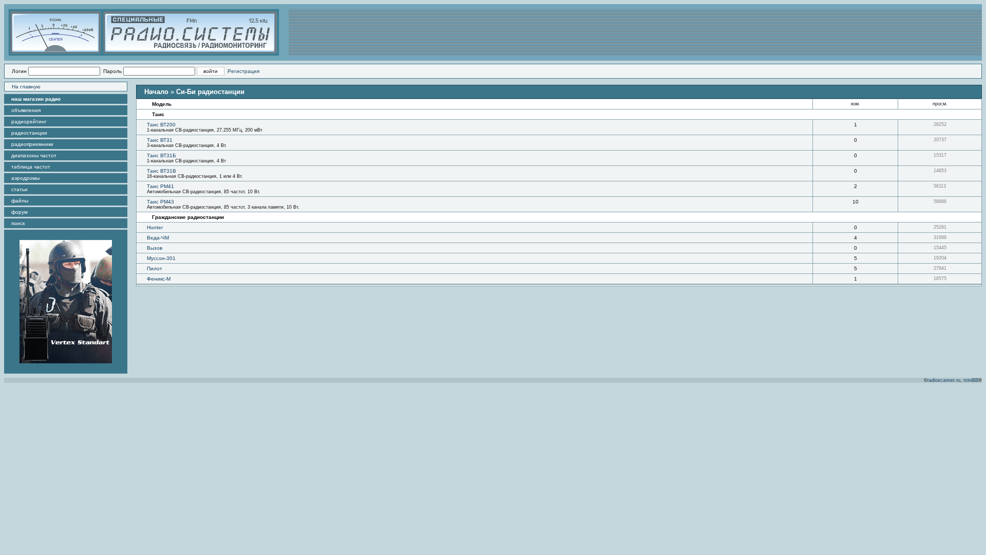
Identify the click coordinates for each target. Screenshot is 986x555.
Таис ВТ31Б (161, 155)
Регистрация (243, 71)
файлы (19, 200)
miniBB (970, 380)
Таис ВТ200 (161, 124)
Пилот (154, 268)
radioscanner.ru (943, 380)
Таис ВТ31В (161, 171)
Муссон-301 (161, 258)
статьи (19, 189)
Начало (156, 92)
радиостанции (29, 133)
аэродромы (25, 178)
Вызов (154, 248)
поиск (18, 223)
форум (19, 212)
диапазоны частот (33, 155)
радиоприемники (32, 144)
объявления (26, 110)
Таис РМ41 (160, 186)
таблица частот (30, 167)
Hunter (155, 227)
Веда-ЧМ (158, 237)
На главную (26, 86)
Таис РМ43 (160, 202)
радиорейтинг (29, 121)
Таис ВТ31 (160, 140)
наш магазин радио (36, 99)
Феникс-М (158, 279)
